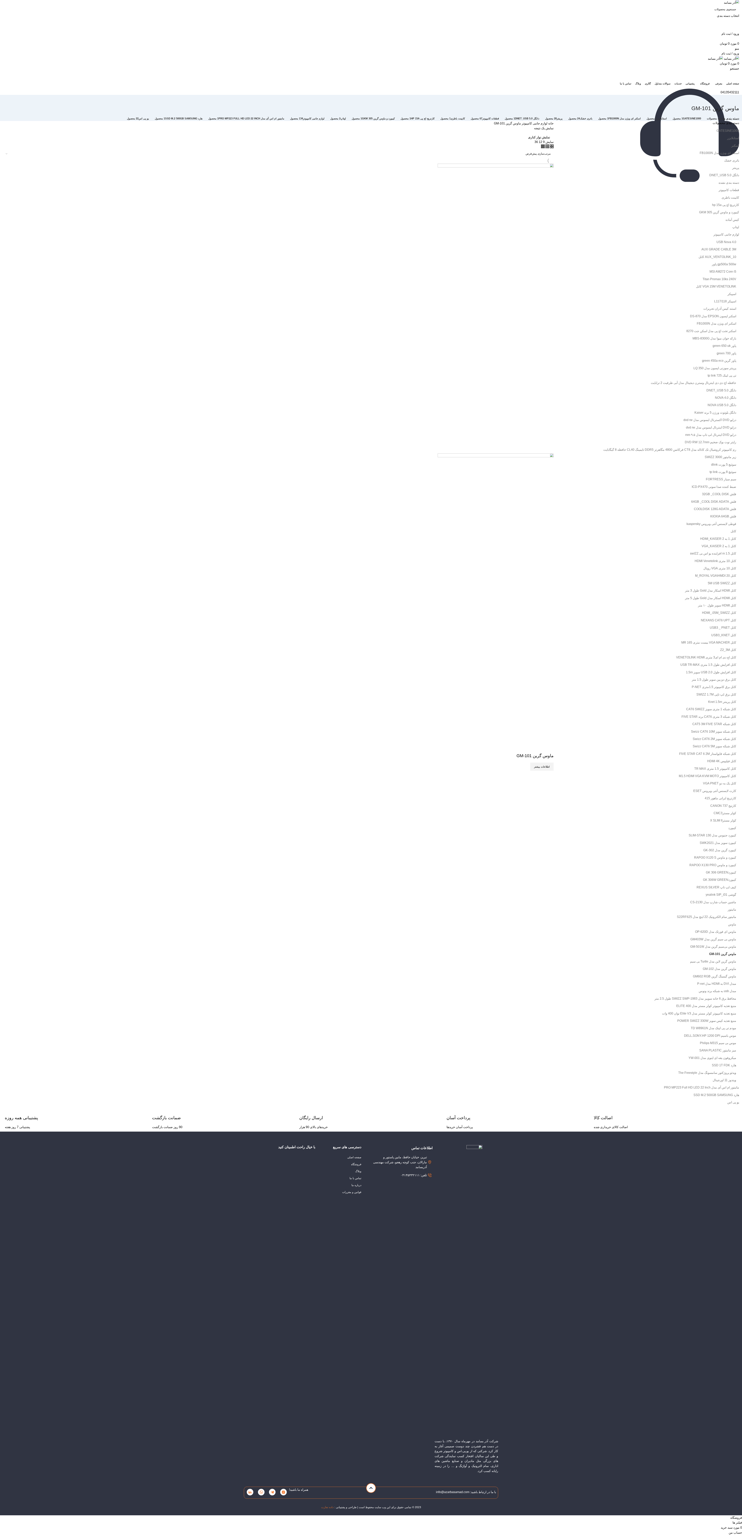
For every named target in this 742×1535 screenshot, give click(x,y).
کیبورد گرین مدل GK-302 (719, 850)
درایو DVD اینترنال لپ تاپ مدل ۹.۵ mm (710, 434)
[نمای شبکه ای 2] (551, 147)
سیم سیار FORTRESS (721, 479)
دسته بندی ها (731, 118)
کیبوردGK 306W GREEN (719, 879)
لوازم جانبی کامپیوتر (726, 234)
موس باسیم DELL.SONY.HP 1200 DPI (710, 1035)
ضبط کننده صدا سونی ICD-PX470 (714, 486)
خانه (550, 123)
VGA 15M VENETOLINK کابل (716, 286)
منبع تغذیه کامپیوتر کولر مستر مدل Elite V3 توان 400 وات (699, 1013)
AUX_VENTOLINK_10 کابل (717, 257)
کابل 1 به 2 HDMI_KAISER (718, 538)
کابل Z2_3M (728, 649)
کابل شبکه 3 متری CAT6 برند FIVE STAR (709, 716)
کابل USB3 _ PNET (723, 627)
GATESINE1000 (727, 130)
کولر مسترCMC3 (725, 813)
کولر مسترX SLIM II (723, 820)
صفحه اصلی (354, 1157)
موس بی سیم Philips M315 (718, 1043)
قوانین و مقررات (351, 1192)
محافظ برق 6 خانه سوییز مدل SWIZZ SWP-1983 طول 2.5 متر (695, 998)
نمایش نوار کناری (539, 137)
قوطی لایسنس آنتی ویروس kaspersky (711, 524)
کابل (733, 531)
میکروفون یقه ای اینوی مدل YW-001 (712, 1058)
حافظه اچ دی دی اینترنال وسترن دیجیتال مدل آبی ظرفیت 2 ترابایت (693, 382)
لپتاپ (735, 227)
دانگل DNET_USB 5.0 (724, 175)
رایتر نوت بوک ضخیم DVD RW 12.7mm (710, 442)
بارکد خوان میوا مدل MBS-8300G (714, 338)
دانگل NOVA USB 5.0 (722, 405)
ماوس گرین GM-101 (722, 954)
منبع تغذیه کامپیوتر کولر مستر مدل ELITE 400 (706, 1006)
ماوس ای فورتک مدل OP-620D (715, 931)
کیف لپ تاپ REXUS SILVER (716, 887)
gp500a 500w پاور (724, 264)
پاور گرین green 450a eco (719, 360)
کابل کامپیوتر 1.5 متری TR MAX (715, 768)
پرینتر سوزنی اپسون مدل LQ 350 (714, 368)
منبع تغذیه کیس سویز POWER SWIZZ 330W (706, 1020)
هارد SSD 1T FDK (724, 1065)
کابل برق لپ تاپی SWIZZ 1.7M (716, 694)
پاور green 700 (726, 353)
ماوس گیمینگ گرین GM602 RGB (714, 976)
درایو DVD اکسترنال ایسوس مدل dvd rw (709, 420)
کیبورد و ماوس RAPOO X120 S (715, 857)
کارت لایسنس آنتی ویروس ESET (714, 791)
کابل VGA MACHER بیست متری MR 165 (708, 642)
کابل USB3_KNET (723, 635)
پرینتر (735, 167)
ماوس (732, 924)
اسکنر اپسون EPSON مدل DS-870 (713, 316)
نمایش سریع (549, 748)
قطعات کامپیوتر (729, 190)
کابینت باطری (730, 197)
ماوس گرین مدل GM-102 (719, 968)
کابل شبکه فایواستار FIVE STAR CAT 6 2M (707, 753)
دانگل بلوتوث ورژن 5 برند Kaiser (715, 412)
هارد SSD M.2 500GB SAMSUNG (716, 1095)
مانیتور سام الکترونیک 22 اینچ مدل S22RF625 (706, 916)
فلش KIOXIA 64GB (723, 516)
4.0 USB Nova (726, 242)
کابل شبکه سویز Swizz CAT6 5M (714, 746)
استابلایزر (733, 138)
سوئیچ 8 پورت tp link (723, 472)
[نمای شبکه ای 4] (543, 147)
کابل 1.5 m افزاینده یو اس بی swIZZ (713, 553)
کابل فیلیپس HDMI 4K (721, 761)
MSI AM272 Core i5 (723, 271)
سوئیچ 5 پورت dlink (723, 464)
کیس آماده (732, 219)
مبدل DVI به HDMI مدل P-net (716, 983)
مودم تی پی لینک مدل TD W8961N (713, 1028)
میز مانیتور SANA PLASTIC (717, 1050)
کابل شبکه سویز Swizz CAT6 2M (714, 739)
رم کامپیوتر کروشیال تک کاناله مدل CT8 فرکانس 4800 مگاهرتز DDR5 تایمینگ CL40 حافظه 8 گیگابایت (669, 449)
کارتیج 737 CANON (723, 805)
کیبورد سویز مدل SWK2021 (718, 842)
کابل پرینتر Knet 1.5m (722, 701)
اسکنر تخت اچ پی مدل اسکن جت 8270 (711, 331)
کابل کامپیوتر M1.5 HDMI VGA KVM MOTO (707, 776)
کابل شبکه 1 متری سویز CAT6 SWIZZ (711, 709)
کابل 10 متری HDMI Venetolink (715, 561)
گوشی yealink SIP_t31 (721, 894)
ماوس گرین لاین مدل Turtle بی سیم (713, 961)
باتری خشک (731, 160)
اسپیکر (732, 294)
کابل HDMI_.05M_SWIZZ (719, 612)
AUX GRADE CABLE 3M (718, 249)
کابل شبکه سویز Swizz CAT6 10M (713, 731)
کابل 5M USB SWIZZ (722, 583)
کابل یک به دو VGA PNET (719, 783)
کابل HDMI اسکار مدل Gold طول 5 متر (710, 598)
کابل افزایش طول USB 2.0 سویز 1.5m (711, 672)
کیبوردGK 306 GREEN (721, 872)
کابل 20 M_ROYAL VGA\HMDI (715, 575)
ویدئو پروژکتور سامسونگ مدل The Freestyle (707, 1072)
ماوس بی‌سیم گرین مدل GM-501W (713, 946)
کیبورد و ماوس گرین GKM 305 (719, 212)
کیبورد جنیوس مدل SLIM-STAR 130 (712, 835)
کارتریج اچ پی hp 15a (725, 205)
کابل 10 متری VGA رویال (719, 568)
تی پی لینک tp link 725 (722, 375)
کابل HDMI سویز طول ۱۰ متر (717, 605)
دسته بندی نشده (729, 182)
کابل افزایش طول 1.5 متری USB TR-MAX (708, 664)
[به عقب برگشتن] (734, 100)
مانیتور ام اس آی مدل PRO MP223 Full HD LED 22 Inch (701, 1087)
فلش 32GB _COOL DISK (719, 494)
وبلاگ (358, 1171)
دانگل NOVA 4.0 (725, 397)
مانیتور (732, 909)
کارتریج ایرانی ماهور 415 (720, 798)
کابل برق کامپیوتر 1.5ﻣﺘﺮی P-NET (714, 687)
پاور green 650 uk (724, 345)
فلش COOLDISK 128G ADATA (715, 509)
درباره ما (356, 1185)
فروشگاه (356, 1164)
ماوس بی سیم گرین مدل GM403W (713, 939)
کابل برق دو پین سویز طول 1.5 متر (714, 679)
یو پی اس (733, 1102)
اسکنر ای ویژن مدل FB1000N (719, 153)
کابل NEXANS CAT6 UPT (718, 620)
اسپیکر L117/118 (725, 301)
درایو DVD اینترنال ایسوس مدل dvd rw (711, 427)
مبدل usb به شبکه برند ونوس (717, 991)
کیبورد (732, 828)
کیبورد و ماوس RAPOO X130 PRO (712, 865)
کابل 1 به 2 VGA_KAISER (719, 546)
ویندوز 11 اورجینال (724, 1080)
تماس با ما (355, 1178)
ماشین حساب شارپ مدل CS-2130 (713, 902)
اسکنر (735, 145)
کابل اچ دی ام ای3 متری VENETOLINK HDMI (706, 657)
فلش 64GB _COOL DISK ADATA (713, 501)
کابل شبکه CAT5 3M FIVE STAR (714, 724)
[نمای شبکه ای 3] (547, 147)
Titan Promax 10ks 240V (719, 279)
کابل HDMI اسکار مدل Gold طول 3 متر (710, 590)
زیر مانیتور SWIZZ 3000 (720, 457)
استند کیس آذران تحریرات (719, 308)
